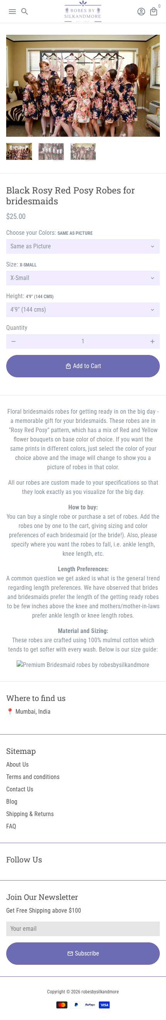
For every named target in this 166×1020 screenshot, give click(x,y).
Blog (11, 801)
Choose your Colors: (49, 232)
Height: (30, 296)
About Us (17, 764)
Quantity (16, 327)
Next (152, 85)
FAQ (11, 826)
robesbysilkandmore (100, 992)
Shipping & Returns (30, 814)
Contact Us (19, 789)
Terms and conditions (32, 777)
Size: (21, 264)
